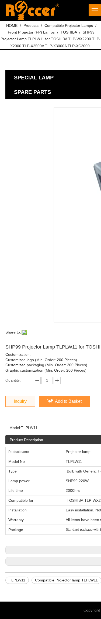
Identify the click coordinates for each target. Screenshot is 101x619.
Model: (15, 428)
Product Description (26, 440)
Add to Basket (68, 401)
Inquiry (20, 401)
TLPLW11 (17, 580)
